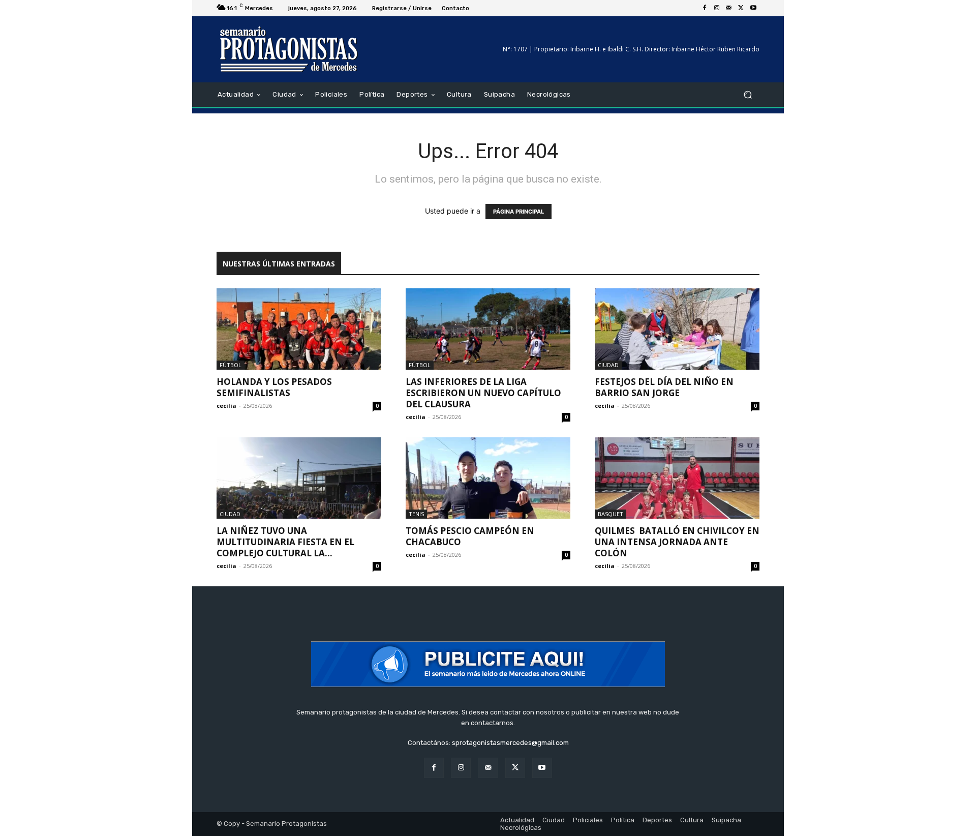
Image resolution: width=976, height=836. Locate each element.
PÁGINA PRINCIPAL (518, 211)
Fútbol (230, 365)
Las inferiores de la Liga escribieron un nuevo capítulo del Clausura (483, 393)
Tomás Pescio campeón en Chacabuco (470, 536)
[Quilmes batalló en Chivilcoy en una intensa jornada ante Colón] (677, 478)
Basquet (610, 514)
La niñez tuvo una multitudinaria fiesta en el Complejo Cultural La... (285, 542)
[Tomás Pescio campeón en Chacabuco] (488, 478)
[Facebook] (704, 8)
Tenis (416, 514)
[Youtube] (753, 8)
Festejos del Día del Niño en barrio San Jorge (664, 387)
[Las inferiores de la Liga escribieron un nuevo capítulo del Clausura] (488, 329)
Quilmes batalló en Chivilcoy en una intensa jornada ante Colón (677, 542)
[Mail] (729, 8)
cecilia (226, 405)
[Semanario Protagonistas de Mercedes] (289, 49)
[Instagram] (717, 8)
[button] (747, 95)
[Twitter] (741, 8)
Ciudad (608, 365)
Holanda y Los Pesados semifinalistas (274, 387)
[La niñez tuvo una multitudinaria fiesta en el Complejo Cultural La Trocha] (299, 478)
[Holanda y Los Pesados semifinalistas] (299, 329)
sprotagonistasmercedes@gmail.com (510, 743)
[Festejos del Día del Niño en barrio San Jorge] (677, 329)
